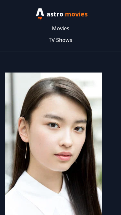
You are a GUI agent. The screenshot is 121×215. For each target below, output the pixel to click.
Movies (60, 28)
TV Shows (60, 40)
